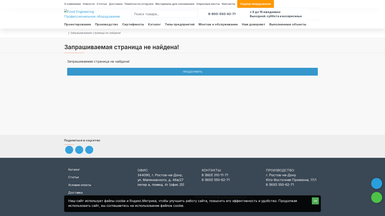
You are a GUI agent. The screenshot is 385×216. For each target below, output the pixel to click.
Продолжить (192, 71)
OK (315, 200)
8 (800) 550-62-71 (216, 180)
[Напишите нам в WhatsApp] (376, 197)
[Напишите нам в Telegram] (376, 183)
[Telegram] (89, 150)
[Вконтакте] (69, 150)
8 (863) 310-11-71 (215, 175)
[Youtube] (79, 150)
